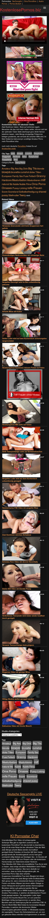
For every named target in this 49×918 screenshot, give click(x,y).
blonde (40, 168)
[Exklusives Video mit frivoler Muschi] (24, 713)
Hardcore (16, 156)
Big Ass (15, 168)
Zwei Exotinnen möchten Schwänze (16, 535)
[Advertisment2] (24, 108)
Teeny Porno (20, 162)
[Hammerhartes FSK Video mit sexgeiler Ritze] (24, 495)
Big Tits (32, 168)
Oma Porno (39, 184)
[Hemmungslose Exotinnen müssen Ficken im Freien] (24, 355)
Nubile (16, 184)
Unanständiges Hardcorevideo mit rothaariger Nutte (23, 255)
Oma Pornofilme (30, 1)
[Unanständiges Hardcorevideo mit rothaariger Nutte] (24, 242)
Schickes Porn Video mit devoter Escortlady (20, 562)
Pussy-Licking (19, 188)
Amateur (6, 168)
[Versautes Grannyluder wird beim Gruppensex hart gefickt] (24, 213)
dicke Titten (35, 172)
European (7, 176)
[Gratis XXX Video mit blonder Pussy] (24, 576)
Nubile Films (25, 184)
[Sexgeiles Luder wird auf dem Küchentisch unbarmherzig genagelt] (24, 465)
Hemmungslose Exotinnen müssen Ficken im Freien (23, 367)
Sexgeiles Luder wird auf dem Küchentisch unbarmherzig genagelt (19, 479)
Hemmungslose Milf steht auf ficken (17, 424)
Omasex (7, 188)
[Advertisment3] (24, 384)
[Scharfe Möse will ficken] (24, 298)
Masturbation (19, 180)
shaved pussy (30, 780)
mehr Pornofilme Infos (10, 141)
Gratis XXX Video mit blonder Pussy (16, 589)
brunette (15, 172)
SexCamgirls (17, 1)
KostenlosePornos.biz (20, 9)
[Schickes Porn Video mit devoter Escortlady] (24, 549)
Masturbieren (34, 180)
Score (5, 191)
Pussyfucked (33, 156)
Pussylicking (6, 159)
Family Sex (17, 176)
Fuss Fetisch (29, 176)
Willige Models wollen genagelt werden (18, 699)
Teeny (22, 195)
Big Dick (23, 168)
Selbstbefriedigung (28, 191)
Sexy (15, 159)
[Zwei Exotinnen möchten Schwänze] (24, 522)
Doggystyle (6, 156)
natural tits (7, 184)
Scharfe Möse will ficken (12, 311)
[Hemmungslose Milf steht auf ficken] (24, 411)
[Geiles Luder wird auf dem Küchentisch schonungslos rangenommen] (24, 325)
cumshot (28, 153)
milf (43, 180)
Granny (41, 176)
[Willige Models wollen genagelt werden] (24, 686)
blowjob (20, 153)
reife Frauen (34, 188)
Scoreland (13, 191)
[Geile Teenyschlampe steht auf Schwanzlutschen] (24, 438)
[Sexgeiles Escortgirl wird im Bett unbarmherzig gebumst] (24, 269)
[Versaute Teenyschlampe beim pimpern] (24, 632)
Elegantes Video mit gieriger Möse (16, 672)
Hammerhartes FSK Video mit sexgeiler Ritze (20, 508)
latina (24, 156)
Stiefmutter (13, 195)
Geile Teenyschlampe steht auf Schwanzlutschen (22, 451)
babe (13, 153)
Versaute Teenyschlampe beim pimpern (18, 645)
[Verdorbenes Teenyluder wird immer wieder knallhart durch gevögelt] (24, 602)
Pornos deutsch (15, 3)
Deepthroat (38, 153)
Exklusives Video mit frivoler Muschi (17, 726)
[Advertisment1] (24, 76)
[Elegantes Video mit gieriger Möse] (24, 659)
